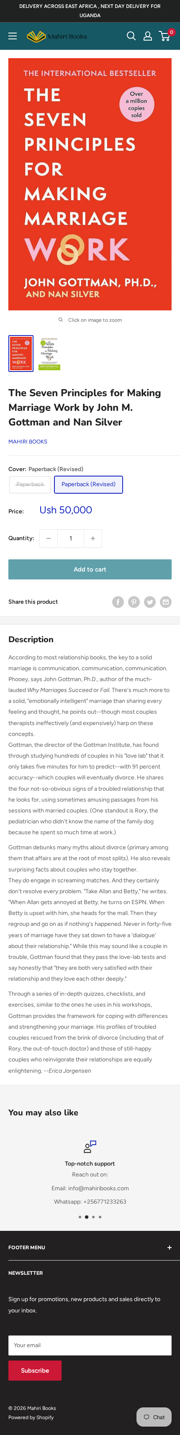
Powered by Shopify (31, 1417)
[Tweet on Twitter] (150, 602)
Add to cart (90, 569)
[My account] (148, 36)
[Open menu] (12, 36)
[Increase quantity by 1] (93, 538)
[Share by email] (166, 602)
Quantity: (21, 538)
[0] (164, 36)
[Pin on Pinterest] (134, 602)
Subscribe (35, 1370)
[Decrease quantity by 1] (48, 538)
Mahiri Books (27, 441)
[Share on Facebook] (118, 602)
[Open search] (131, 36)
